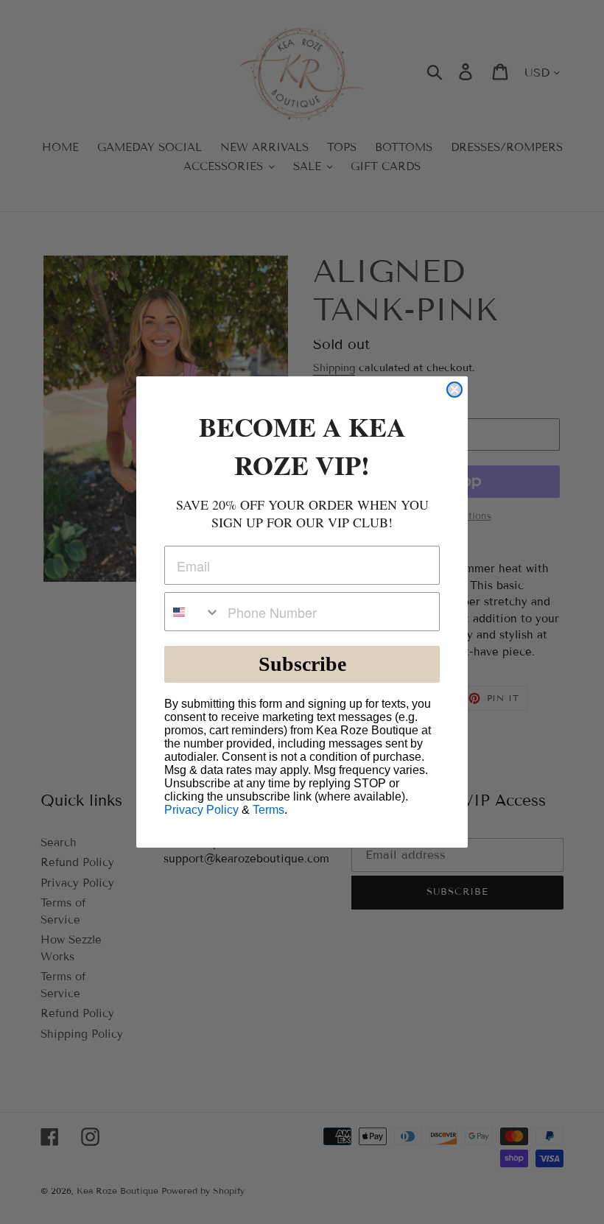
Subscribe (302, 664)
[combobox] (192, 611)
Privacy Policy (201, 809)
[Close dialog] (454, 389)
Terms (268, 809)
